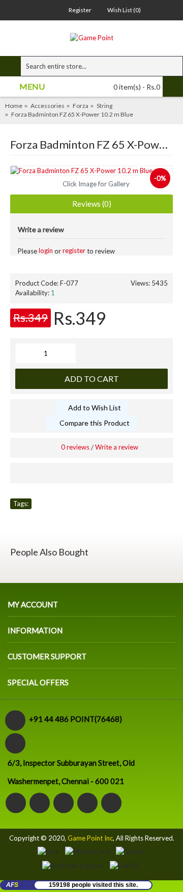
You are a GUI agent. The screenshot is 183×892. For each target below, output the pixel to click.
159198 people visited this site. (93, 884)
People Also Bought (49, 552)
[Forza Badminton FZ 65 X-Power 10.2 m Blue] (91, 170)
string (47, 516)
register (74, 250)
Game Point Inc (90, 838)
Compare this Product (94, 423)
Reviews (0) (91, 203)
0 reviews (75, 447)
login (46, 250)
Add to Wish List (94, 407)
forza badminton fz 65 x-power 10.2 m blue (103, 503)
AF (12, 884)
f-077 (21, 516)
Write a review (116, 447)
